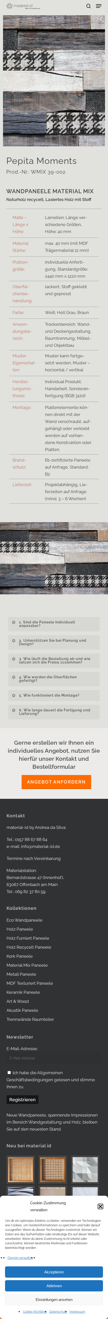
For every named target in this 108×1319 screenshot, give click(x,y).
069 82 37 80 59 (30, 891)
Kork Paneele (20, 956)
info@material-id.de (40, 846)
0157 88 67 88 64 (31, 839)
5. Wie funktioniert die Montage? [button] (49, 695)
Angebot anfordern (56, 782)
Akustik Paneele (22, 1010)
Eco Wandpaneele (24, 920)
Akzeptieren (54, 1272)
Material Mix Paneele (27, 965)
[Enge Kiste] (22, 1170)
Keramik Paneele (23, 992)
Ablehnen (54, 1286)
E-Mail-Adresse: (22, 1048)
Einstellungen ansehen (54, 1299)
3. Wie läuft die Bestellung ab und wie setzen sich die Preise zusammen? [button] (54, 660)
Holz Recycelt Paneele (29, 947)
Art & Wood (18, 1001)
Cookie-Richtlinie (35, 1311)
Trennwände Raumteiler (30, 1019)
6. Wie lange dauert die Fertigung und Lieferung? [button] (54, 712)
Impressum (77, 1311)
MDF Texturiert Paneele (30, 983)
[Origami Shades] (86, 1170)
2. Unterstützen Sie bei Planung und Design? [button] (52, 642)
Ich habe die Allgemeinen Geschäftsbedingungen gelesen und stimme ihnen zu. (51, 1079)
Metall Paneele (21, 974)
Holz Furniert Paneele (28, 938)
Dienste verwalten (20, 1258)
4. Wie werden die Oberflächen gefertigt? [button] (48, 679)
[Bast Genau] (54, 1170)
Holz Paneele (20, 929)
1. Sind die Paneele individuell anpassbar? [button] (47, 624)
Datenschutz (58, 1311)
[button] (100, 1206)
